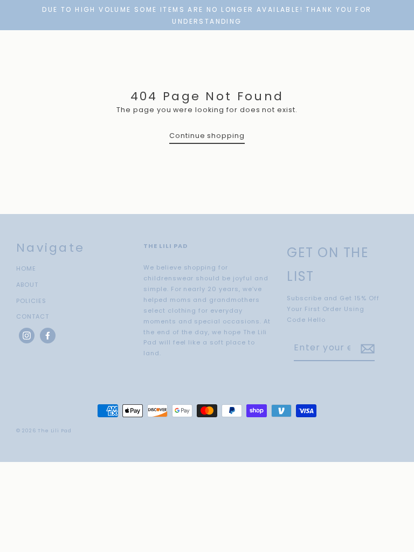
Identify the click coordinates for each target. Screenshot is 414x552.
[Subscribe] (366, 348)
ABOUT (27, 284)
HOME (26, 268)
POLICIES (31, 300)
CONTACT (32, 316)
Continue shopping (207, 135)
